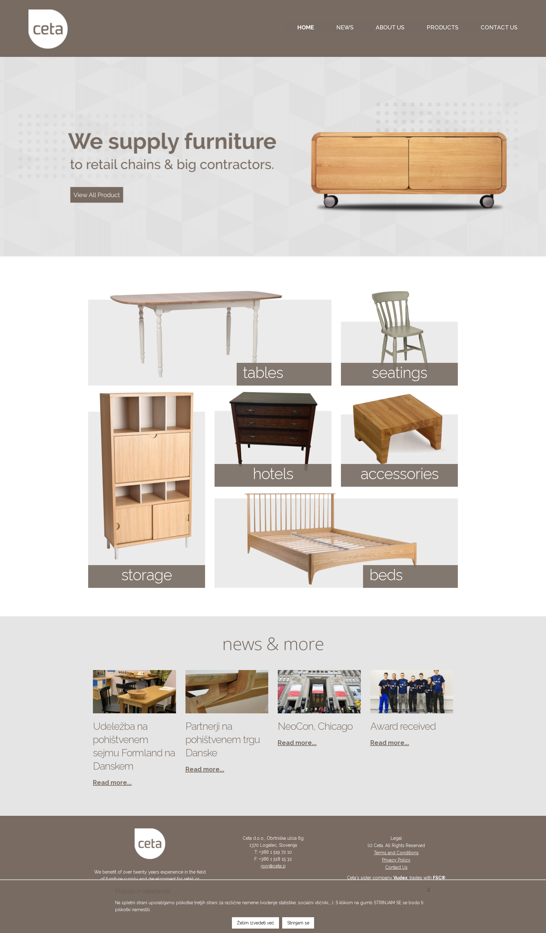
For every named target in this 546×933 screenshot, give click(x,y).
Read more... (112, 782)
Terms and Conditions (396, 852)
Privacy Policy (396, 860)
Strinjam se (298, 922)
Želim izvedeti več (255, 922)
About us (390, 27)
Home (305, 27)
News (345, 27)
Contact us (499, 27)
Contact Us (396, 867)
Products (442, 27)
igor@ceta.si (273, 866)
